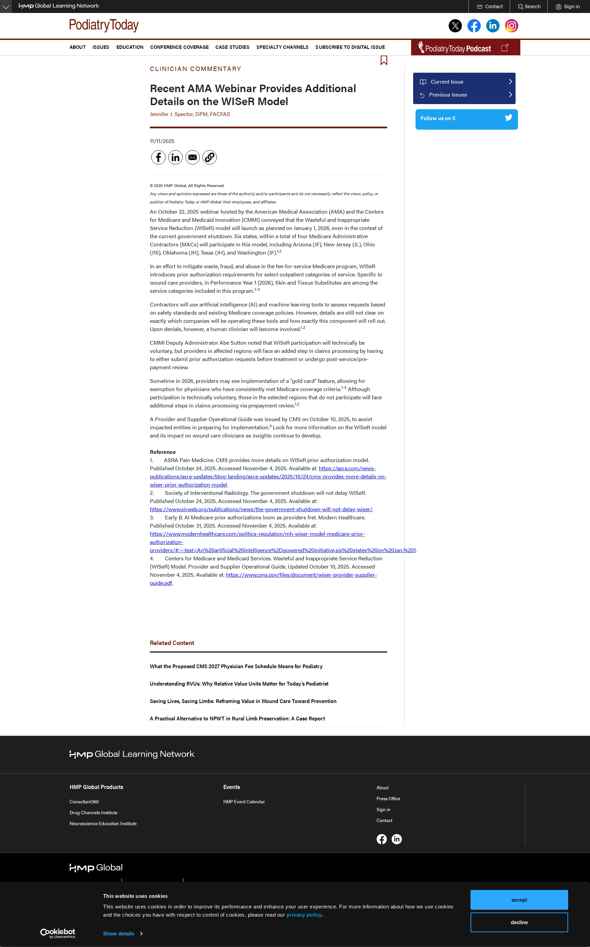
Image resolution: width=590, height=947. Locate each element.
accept (519, 900)
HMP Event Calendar (244, 801)
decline (519, 922)
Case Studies (232, 46)
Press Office (388, 798)
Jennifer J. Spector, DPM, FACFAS (190, 114)
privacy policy (304, 915)
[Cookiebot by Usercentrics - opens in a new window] (58, 934)
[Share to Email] (192, 157)
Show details (118, 933)
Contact (384, 820)
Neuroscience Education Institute (103, 823)
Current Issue (447, 81)
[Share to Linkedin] (175, 157)
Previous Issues (448, 94)
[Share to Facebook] (158, 157)
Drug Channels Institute (93, 812)
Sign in (384, 809)
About (383, 787)
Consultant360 (84, 801)
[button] (209, 157)
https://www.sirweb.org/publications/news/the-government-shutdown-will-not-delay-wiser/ (261, 509)
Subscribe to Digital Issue (350, 46)
